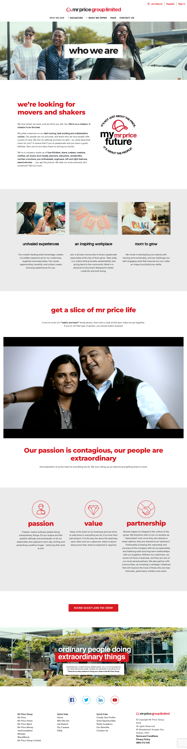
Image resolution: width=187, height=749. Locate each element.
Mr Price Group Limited (29, 740)
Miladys (21, 734)
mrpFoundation (25, 730)
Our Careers (63, 727)
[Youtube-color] (115, 697)
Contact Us (102, 730)
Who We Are (63, 720)
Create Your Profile (106, 717)
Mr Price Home (25, 720)
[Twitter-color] (86, 697)
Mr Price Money (25, 727)
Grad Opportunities (106, 720)
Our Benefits (103, 727)
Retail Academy (105, 724)
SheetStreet (23, 737)
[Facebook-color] (72, 697)
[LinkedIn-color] (101, 697)
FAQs (59, 730)
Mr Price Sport (25, 724)
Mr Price (22, 717)
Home (60, 717)
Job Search (62, 724)
